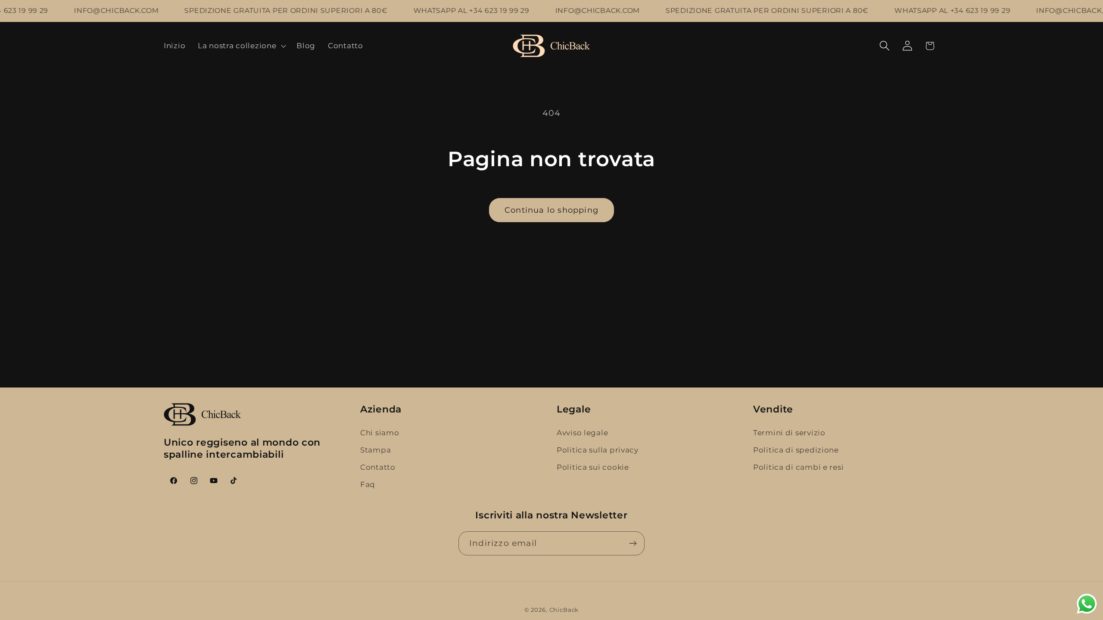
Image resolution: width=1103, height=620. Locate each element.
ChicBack (564, 609)
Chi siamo (379, 432)
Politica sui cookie (593, 467)
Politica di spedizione (796, 450)
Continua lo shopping (551, 210)
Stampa (375, 450)
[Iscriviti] (632, 543)
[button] (241, 45)
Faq (367, 484)
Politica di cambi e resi (798, 467)
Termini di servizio (789, 432)
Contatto (378, 467)
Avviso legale (582, 432)
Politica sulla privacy (598, 450)
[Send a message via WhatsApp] (1087, 604)
